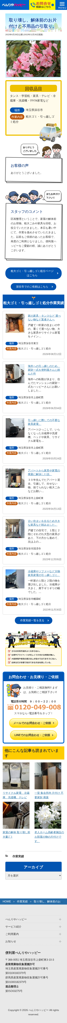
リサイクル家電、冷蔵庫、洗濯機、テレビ (16, 795)
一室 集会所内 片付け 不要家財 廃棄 (48, 795)
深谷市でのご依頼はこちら (32, 286)
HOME (7, 901)
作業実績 (18, 856)
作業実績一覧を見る (32, 620)
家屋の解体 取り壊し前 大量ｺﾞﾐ (16, 834)
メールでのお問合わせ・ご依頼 (32, 722)
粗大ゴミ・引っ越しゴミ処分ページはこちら (32, 273)
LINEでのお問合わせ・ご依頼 (32, 735)
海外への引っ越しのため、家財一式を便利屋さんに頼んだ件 (44, 369)
